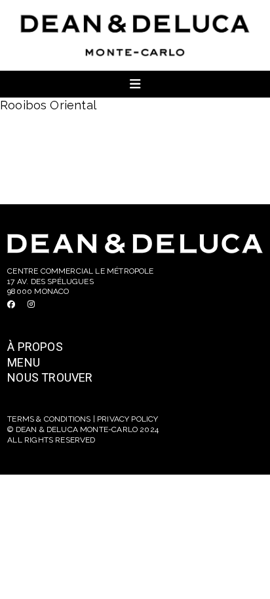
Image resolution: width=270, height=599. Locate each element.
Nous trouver (49, 377)
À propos (34, 347)
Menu (23, 362)
